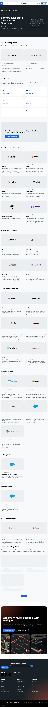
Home (2, 10)
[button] (24, 1)
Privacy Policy (41, 702)
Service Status (19, 688)
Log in (38, 3)
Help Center (19, 684)
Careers (33, 683)
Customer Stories (20, 681)
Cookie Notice (9, 702)
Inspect (2, 686)
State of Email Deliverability (22, 692)
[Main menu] (1, 3)
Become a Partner (20, 691)
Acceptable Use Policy (26, 702)
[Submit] (31, 666)
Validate (2, 684)
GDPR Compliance (17, 702)
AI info (33, 684)
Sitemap (18, 696)
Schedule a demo (9, 630)
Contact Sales (35, 691)
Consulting (3, 689)
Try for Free (34, 692)
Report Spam (3, 702)
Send (2, 681)
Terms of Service (34, 702)
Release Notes (3, 692)
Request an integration (12, 136)
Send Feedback (19, 689)
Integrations (19, 683)
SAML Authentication (5, 691)
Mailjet (33, 686)
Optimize (2, 683)
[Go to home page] (24, 3)
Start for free (43, 3)
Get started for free (22, 630)
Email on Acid (34, 688)
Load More (24, 596)
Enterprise (3, 688)
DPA (46, 702)
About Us (34, 681)
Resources (8, 10)
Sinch (33, 689)
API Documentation (20, 686)
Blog (17, 694)
